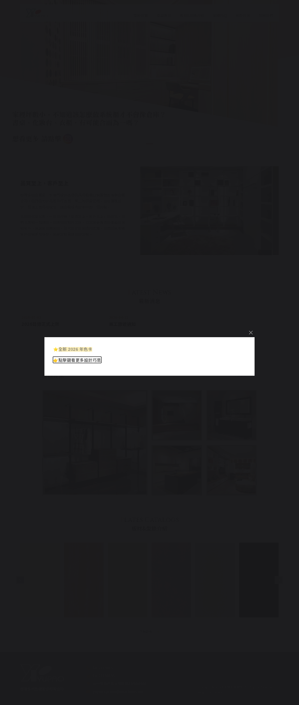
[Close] (251, 332)
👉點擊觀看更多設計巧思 (77, 360)
